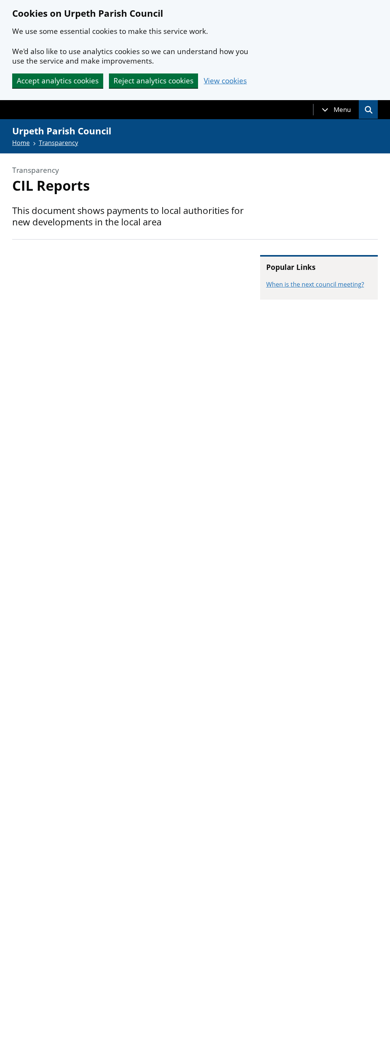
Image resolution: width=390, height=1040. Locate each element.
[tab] (336, 109)
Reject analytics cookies (153, 81)
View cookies (225, 81)
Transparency (58, 143)
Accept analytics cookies (58, 81)
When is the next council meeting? (315, 284)
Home (21, 143)
